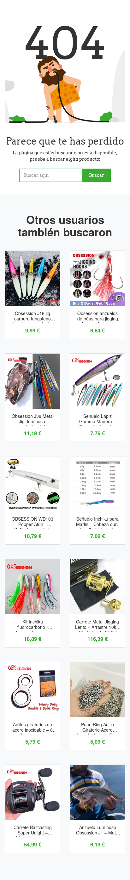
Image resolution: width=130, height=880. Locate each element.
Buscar (96, 175)
